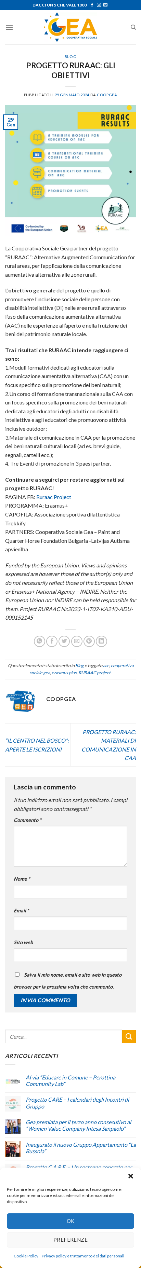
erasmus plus (64, 672)
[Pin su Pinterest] (89, 641)
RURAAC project (94, 672)
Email (21, 910)
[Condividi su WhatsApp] (39, 641)
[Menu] (9, 27)
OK (71, 1221)
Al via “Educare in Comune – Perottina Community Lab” (70, 1080)
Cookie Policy (26, 1255)
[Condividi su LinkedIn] (101, 641)
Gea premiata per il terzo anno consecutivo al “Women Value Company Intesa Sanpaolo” (78, 1125)
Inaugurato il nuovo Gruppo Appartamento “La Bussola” (81, 1147)
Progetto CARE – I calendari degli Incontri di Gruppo (77, 1102)
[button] (130, 1176)
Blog (70, 56)
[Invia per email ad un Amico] (76, 641)
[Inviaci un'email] (105, 5)
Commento (27, 820)
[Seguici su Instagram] (99, 5)
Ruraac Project (53, 497)
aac (106, 665)
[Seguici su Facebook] (92, 5)
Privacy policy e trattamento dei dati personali (83, 1255)
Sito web (23, 942)
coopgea (107, 95)
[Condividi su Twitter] (64, 641)
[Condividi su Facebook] (51, 641)
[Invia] (129, 1036)
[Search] (133, 27)
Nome (22, 879)
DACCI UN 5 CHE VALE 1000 (60, 5)
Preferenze (70, 1240)
